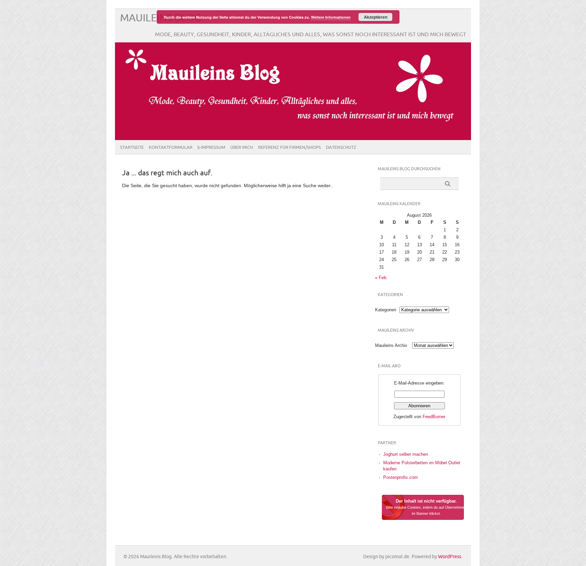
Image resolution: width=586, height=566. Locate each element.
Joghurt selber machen (405, 454)
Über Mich (241, 147)
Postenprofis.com (400, 477)
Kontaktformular (170, 147)
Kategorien (385, 309)
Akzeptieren (375, 17)
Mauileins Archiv (391, 345)
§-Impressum (211, 147)
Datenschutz (341, 147)
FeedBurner (434, 416)
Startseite (132, 147)
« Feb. (381, 277)
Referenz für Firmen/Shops (289, 147)
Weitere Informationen (331, 17)
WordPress (449, 556)
